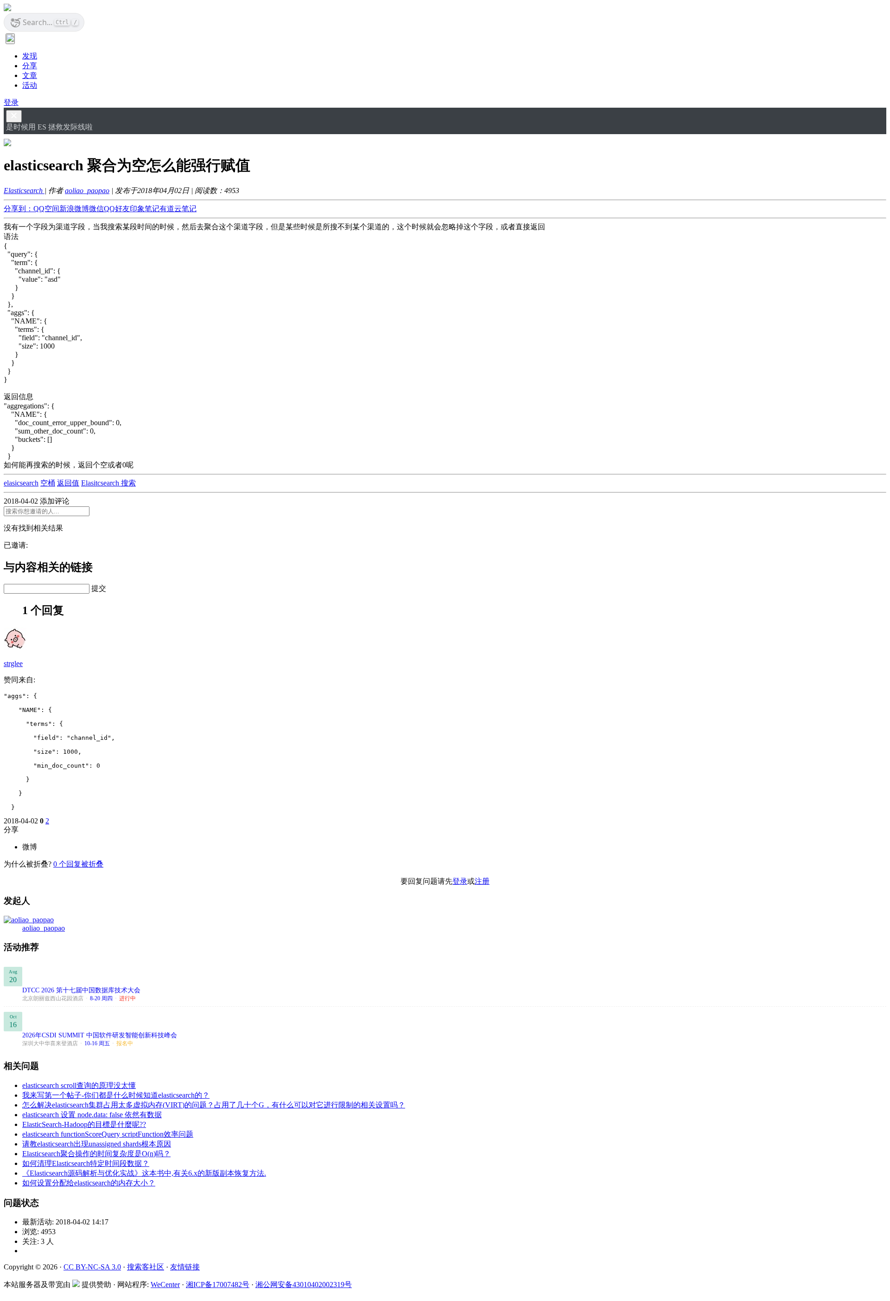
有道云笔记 (178, 209)
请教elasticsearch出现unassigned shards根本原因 (96, 1144)
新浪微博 (74, 209)
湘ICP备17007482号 (217, 1284)
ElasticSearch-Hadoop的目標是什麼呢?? (84, 1124)
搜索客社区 (145, 1267)
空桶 (47, 483)
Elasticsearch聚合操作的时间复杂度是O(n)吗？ (96, 1154)
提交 (98, 588)
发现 (29, 56)
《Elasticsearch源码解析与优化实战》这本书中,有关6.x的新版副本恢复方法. (144, 1173)
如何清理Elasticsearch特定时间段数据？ (85, 1163)
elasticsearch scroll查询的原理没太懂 (79, 1085)
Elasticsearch (24, 190)
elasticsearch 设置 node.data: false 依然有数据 (92, 1115)
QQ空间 (46, 209)
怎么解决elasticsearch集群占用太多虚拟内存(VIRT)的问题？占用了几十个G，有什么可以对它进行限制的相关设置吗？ (213, 1105)
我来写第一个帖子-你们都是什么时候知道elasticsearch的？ (116, 1095)
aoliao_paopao (87, 190)
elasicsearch (21, 483)
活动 (29, 85)
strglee (13, 663)
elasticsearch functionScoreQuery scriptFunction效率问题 (107, 1134)
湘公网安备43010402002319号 (303, 1284)
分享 (29, 66)
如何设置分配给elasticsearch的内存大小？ (88, 1183)
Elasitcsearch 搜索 (108, 483)
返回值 (68, 483)
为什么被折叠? (27, 864)
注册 (482, 881)
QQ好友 (117, 209)
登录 (11, 102)
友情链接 (185, 1267)
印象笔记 (144, 209)
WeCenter (165, 1284)
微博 (29, 847)
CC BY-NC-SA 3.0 (92, 1267)
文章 (29, 75)
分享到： (18, 209)
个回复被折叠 (78, 864)
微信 (96, 209)
